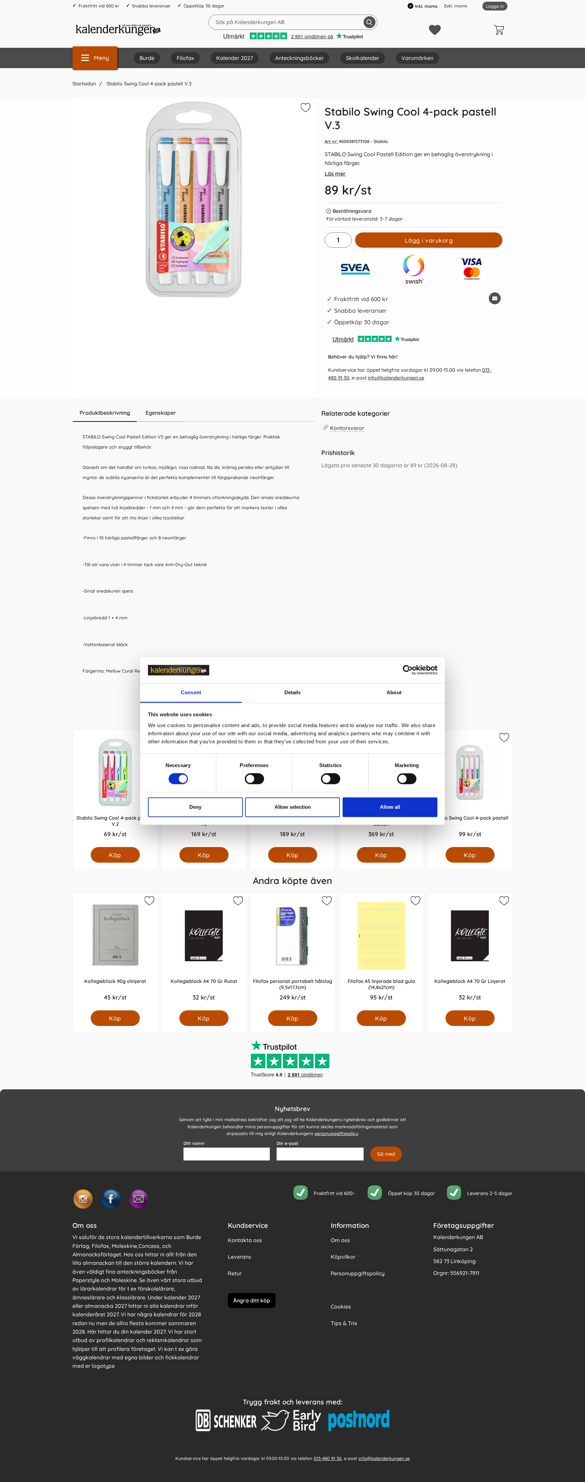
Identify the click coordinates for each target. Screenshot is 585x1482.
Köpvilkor (343, 1256)
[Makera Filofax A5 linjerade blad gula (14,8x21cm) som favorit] (415, 902)
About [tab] (394, 692)
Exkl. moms (455, 5)
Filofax (185, 58)
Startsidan (84, 84)
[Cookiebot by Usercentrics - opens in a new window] (407, 670)
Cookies (341, 1306)
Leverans (239, 1256)
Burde (146, 58)
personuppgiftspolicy (336, 1133)
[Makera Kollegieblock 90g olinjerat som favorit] (149, 902)
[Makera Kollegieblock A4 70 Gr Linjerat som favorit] (504, 902)
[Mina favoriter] (435, 30)
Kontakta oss (245, 1240)
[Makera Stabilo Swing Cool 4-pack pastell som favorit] (504, 738)
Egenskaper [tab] (161, 412)
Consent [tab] (191, 692)
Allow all (390, 807)
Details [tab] (292, 692)
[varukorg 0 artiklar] (500, 30)
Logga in (495, 6)
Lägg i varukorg (429, 240)
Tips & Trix (344, 1323)
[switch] (254, 779)
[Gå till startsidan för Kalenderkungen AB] (118, 30)
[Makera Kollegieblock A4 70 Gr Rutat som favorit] (238, 902)
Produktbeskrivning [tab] (105, 412)
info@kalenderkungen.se (396, 378)
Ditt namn (193, 1143)
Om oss (340, 1240)
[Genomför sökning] (369, 22)
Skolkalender (362, 58)
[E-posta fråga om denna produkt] (495, 298)
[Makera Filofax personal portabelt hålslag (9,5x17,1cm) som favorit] (326, 902)
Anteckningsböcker (299, 58)
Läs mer (335, 173)
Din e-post (287, 1143)
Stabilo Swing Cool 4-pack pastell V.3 (148, 84)
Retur (235, 1273)
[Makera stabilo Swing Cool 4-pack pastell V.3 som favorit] (305, 109)
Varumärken (417, 58)
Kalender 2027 (234, 58)
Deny (195, 807)
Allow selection (293, 807)
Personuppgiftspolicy (358, 1273)
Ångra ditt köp (251, 1300)
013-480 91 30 (328, 1458)
